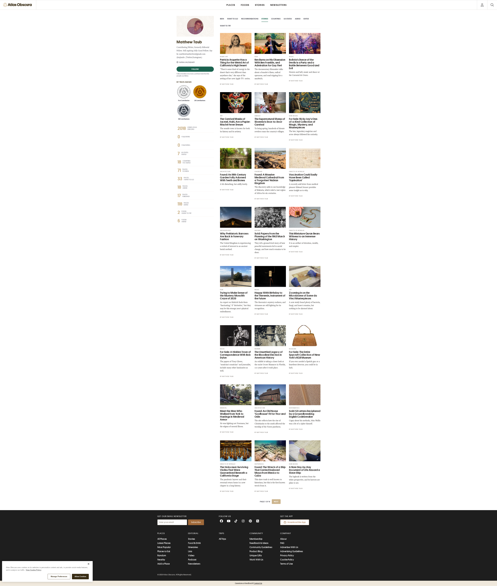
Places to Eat (163, 551)
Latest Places (164, 543)
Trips (221, 533)
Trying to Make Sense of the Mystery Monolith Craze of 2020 (234, 295)
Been (222, 19)
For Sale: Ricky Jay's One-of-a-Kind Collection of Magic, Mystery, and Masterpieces (303, 123)
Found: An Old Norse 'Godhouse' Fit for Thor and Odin (270, 414)
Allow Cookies (80, 576)
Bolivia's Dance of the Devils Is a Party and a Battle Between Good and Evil (304, 64)
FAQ (282, 543)
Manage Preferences (59, 576)
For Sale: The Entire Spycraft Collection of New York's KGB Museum (304, 355)
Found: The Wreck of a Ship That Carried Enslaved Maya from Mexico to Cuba (270, 471)
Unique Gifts (256, 555)
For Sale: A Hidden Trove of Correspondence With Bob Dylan (235, 355)
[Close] (88, 564)
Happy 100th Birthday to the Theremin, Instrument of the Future (270, 295)
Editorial (193, 533)
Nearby (161, 560)
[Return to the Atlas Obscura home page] (18, 5)
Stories (264, 19)
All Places (162, 539)
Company (285, 533)
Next (276, 502)
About (283, 539)
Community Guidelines (261, 547)
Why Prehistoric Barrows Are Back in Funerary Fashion (234, 236)
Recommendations (249, 19)
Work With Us (256, 560)
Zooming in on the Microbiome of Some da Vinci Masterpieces (303, 295)
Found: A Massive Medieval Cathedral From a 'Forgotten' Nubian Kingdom (269, 179)
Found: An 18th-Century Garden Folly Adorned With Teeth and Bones (233, 177)
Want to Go (232, 19)
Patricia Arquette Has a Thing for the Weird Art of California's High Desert (234, 62)
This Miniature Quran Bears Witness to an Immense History (304, 236)
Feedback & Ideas (259, 543)
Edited (306, 19)
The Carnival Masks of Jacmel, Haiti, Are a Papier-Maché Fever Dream (235, 122)
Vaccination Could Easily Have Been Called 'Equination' (303, 177)
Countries (275, 19)
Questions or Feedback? (248, 583)
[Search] (492, 5)
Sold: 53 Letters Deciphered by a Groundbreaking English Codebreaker (304, 414)
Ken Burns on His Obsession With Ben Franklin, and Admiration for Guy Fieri (270, 62)
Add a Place (163, 564)
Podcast (192, 560)
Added (298, 19)
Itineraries (193, 547)
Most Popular (164, 547)
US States (288, 19)
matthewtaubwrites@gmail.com (192, 54)
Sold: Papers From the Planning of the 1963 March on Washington (270, 236)
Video (191, 555)
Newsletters (194, 564)
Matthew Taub (227, 84)
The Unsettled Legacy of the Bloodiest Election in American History (269, 355)
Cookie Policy (287, 560)
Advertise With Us (289, 547)
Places (161, 533)
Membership (256, 539)
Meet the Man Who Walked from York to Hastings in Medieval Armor (232, 415)
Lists (190, 551)
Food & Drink (194, 543)
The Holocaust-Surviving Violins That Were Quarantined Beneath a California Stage (234, 471)
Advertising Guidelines (291, 551)
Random (161, 555)
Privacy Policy (287, 555)
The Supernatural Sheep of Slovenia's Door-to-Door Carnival (270, 122)
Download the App (297, 522)
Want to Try (225, 26)
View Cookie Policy (33, 570)
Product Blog (256, 551)
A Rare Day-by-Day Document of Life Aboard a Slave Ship (304, 470)
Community (256, 533)
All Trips (222, 539)
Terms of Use (286, 564)
